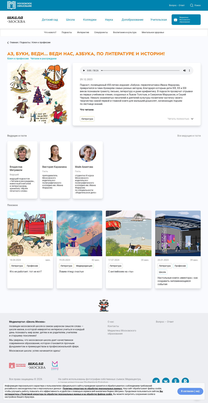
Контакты (113, 326)
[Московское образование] (17, 365)
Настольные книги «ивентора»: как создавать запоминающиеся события (178, 281)
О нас (111, 321)
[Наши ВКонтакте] (165, 381)
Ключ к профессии (41, 42)
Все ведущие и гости (189, 135)
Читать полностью (179, 118)
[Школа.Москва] (37, 365)
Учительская (158, 19)
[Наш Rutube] (185, 381)
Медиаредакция (84, 266)
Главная (14, 42)
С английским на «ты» (121, 271)
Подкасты (25, 42)
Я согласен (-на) (190, 391)
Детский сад (50, 19)
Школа (70, 19)
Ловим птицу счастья (71, 271)
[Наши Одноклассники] (175, 381)
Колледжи (89, 19)
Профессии (32, 266)
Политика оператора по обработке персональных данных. (92, 388)
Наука (109, 19)
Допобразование (132, 19)
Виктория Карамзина (54, 166)
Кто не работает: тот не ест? (26, 271)
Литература (87, 119)
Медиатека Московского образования (122, 332)
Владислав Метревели (16, 168)
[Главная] (22, 19)
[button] (50, 32)
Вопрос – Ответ (177, 5)
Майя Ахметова (84, 166)
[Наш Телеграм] (156, 381)
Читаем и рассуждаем (43, 58)
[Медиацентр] (54, 365)
